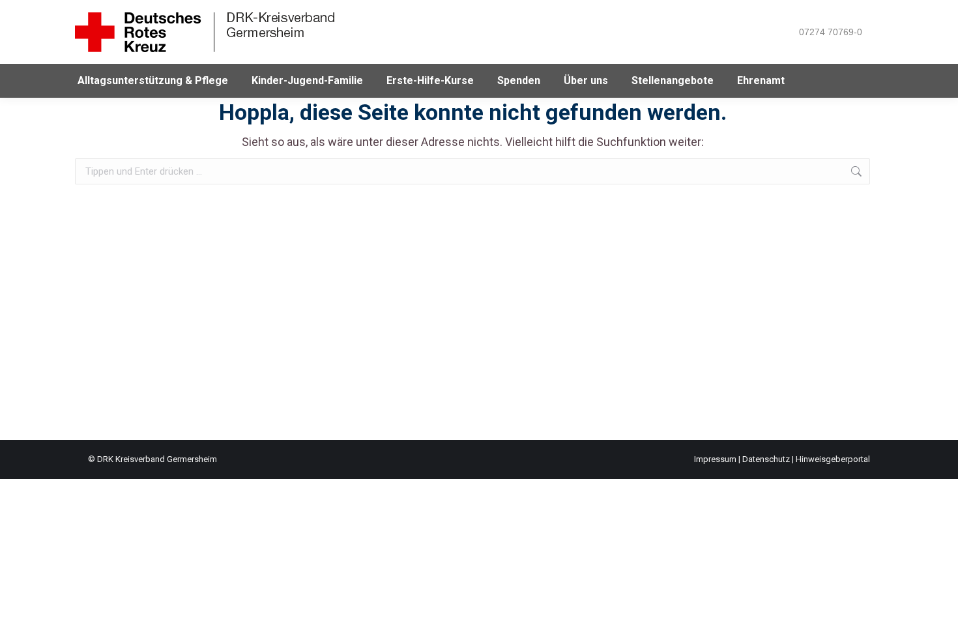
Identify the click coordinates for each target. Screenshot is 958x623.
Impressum (715, 459)
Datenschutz (766, 459)
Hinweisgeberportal (833, 459)
